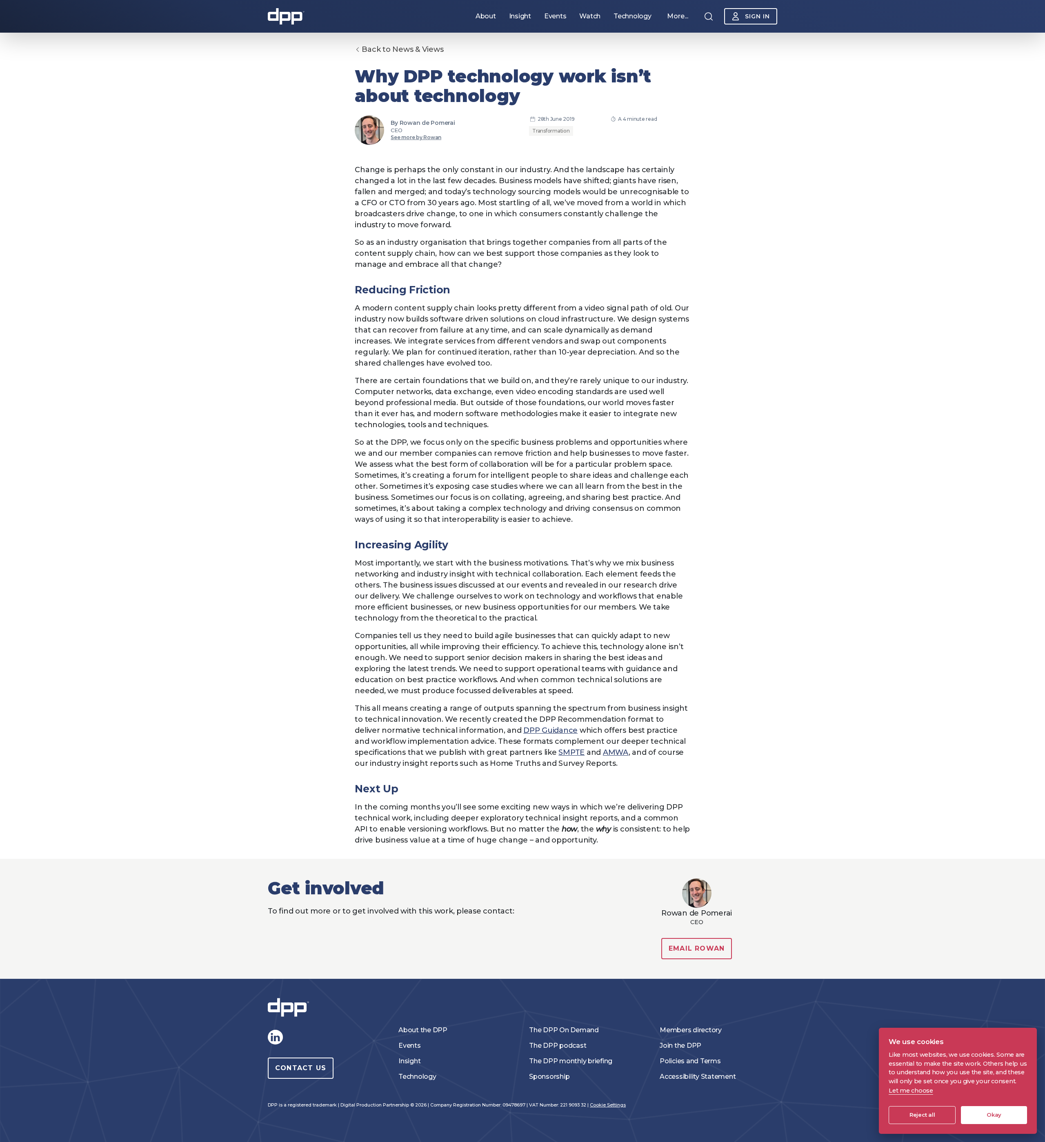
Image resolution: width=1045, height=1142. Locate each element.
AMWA (616, 752)
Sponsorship (549, 1076)
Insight (409, 1061)
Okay (994, 1114)
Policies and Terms (690, 1061)
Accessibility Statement (698, 1076)
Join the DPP (680, 1045)
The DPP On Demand (564, 1030)
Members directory (691, 1030)
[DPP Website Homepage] (290, 1007)
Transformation (551, 131)
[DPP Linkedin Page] (275, 1037)
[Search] (708, 16)
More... (677, 16)
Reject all (922, 1114)
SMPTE (571, 752)
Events (409, 1045)
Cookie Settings (608, 1105)
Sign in (757, 16)
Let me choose (911, 1090)
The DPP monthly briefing (570, 1061)
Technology (417, 1076)
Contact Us (300, 1068)
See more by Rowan (416, 137)
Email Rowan (697, 948)
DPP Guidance (550, 730)
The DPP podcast (557, 1045)
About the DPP (422, 1030)
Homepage (286, 16)
